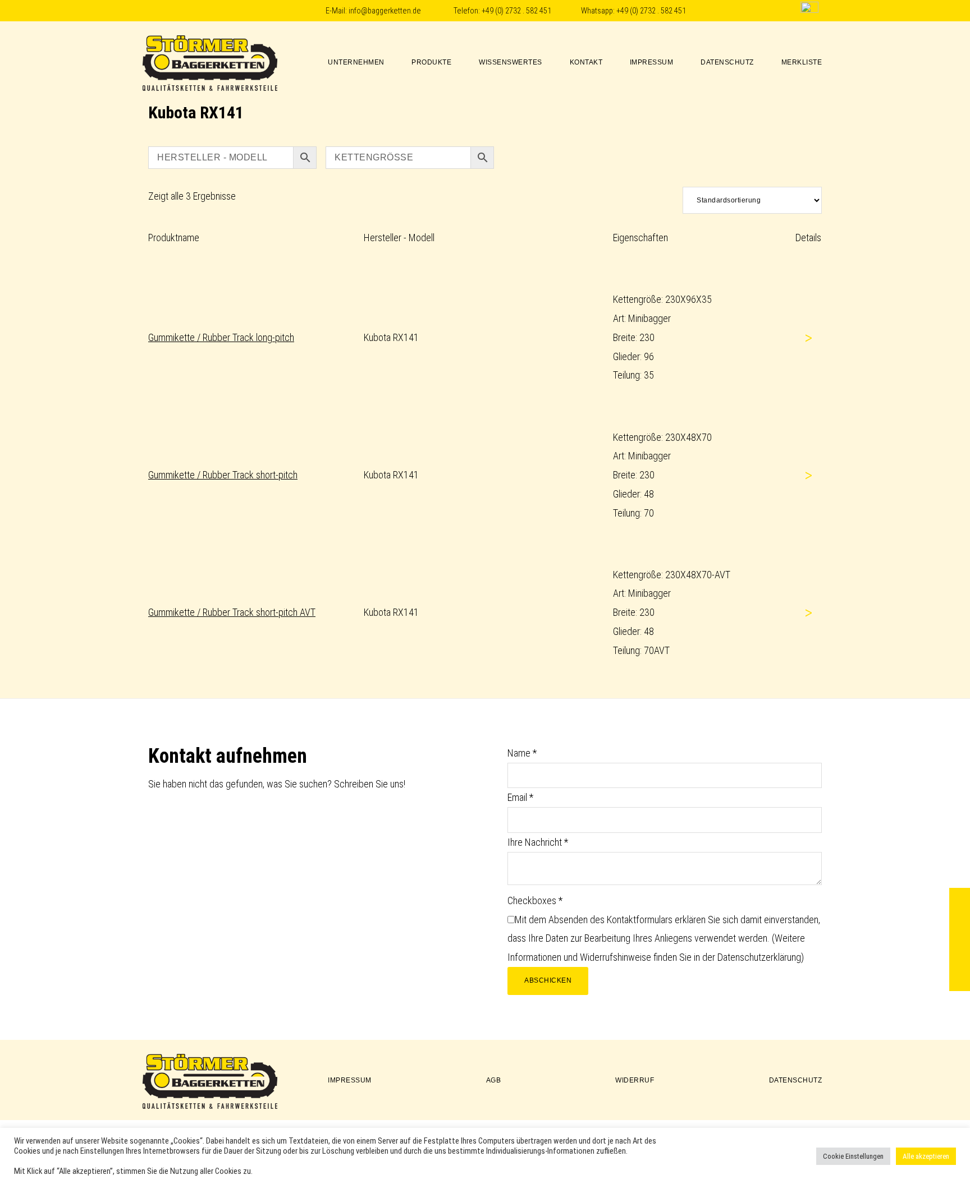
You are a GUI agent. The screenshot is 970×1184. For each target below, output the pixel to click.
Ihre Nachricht (537, 842)
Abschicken (547, 980)
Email (520, 797)
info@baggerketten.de (385, 11)
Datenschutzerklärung (759, 957)
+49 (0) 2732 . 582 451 (516, 11)
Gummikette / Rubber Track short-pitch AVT (231, 612)
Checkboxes (534, 900)
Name (522, 753)
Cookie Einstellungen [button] (853, 1156)
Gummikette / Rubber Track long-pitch (221, 337)
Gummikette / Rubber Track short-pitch (223, 475)
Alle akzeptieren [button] (926, 1156)
